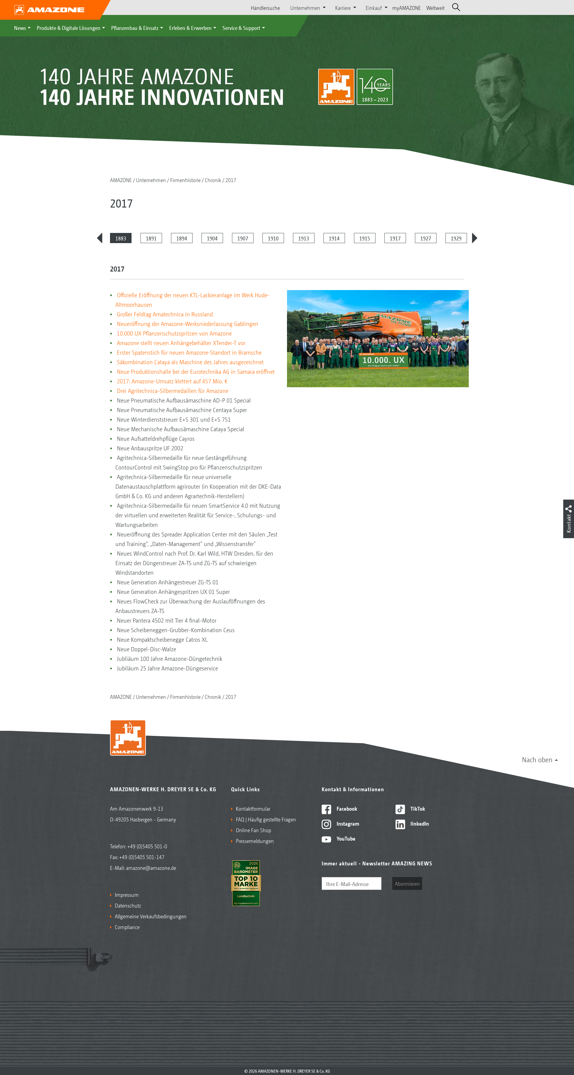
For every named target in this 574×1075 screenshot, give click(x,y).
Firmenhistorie (185, 179)
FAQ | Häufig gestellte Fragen (266, 819)
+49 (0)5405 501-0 (147, 846)
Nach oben (537, 759)
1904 (212, 238)
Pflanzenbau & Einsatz (134, 27)
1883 (120, 238)
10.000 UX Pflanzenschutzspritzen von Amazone (174, 333)
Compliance (127, 926)
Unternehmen (151, 179)
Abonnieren (407, 883)
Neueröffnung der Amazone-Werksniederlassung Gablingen (187, 324)
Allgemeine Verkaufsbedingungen (151, 916)
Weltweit (435, 7)
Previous (100, 238)
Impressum (127, 894)
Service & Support (241, 27)
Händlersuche (265, 7)
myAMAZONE (406, 7)
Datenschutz (128, 905)
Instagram (347, 823)
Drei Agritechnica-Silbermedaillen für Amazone (172, 391)
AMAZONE (121, 179)
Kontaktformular (253, 808)
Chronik (213, 179)
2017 (230, 179)
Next (475, 238)
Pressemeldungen (255, 840)
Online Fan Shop (253, 829)
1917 (395, 238)
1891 (151, 238)
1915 (364, 238)
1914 (334, 238)
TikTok (417, 808)
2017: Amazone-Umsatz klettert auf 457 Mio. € (172, 381)
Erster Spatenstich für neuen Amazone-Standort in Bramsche (189, 352)
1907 (242, 238)
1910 (273, 238)
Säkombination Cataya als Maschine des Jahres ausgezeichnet (190, 362)
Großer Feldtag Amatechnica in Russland (165, 314)
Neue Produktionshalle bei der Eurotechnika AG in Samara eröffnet (196, 371)
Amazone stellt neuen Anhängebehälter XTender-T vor (181, 343)
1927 (425, 238)
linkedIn (419, 823)
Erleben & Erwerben (190, 27)
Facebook (346, 808)
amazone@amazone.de (151, 867)
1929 (456, 238)
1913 (303, 238)
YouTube (345, 838)
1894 (181, 238)
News (20, 27)
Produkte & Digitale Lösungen (68, 27)
